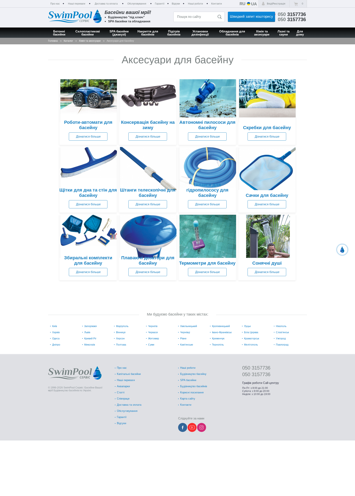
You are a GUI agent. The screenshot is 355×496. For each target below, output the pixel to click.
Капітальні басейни (129, 373)
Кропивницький (221, 326)
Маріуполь (122, 326)
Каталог (68, 40)
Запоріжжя (90, 326)
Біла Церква (251, 332)
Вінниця (121, 332)
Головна (53, 40)
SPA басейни (188, 380)
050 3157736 (256, 368)
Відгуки (121, 423)
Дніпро (56, 344)
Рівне (183, 338)
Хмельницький (188, 326)
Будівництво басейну (193, 373)
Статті (120, 392)
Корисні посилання (192, 392)
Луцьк (247, 326)
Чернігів (152, 326)
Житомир (153, 338)
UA (254, 3)
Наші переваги (126, 380)
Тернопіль (218, 344)
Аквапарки (123, 386)
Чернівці (185, 332)
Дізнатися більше (88, 136)
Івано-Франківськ (222, 332)
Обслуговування (127, 410)
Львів (87, 332)
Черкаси (153, 332)
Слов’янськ (282, 332)
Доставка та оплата (129, 404)
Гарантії (122, 417)
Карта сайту (187, 398)
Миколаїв (89, 344)
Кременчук (218, 338)
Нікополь (281, 326)
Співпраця (123, 398)
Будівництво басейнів (193, 386)
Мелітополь (251, 344)
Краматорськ (251, 338)
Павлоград (282, 344)
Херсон (120, 338)
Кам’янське (186, 344)
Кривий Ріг (90, 338)
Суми (151, 344)
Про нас (122, 367)
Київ (54, 326)
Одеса (56, 338)
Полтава (121, 344)
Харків (56, 332)
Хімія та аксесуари (90, 40)
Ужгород (281, 338)
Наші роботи (187, 367)
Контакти (185, 404)
